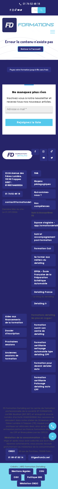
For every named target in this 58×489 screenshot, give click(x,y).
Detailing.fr (40, 304)
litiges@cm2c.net (40, 458)
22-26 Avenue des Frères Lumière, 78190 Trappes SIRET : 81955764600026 (14, 179)
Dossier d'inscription (12, 332)
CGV (16, 477)
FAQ (36, 173)
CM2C (11, 451)
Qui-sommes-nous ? (41, 194)
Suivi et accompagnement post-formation (44, 237)
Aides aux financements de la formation (14, 320)
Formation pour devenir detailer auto (43, 366)
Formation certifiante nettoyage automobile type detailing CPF (43, 349)
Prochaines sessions (11, 343)
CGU (41, 471)
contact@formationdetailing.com (24, 202)
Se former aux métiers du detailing (42, 260)
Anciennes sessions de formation (11, 356)
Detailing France (43, 292)
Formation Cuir (42, 249)
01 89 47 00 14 (15, 458)
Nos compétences (41, 205)
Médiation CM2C (29, 484)
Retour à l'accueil (30, 49)
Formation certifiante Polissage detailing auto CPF (42, 384)
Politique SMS (34, 477)
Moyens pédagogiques (42, 183)
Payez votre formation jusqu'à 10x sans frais (29, 69)
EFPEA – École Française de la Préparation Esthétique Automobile (42, 278)
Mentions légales (21, 471)
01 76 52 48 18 (31, 4)
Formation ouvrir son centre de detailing (40, 329)
